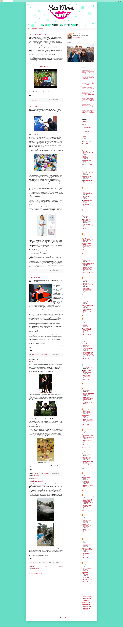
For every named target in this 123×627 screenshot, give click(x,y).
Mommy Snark (86, 453)
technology (92, 107)
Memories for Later (87, 468)
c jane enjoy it (86, 215)
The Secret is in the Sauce (88, 209)
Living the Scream (87, 548)
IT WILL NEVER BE (86, 260)
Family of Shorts (86, 524)
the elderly (90, 110)
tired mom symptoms (89, 113)
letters (86, 88)
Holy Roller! (85, 161)
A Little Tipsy (86, 577)
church (87, 72)
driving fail (92, 76)
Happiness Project (86, 83)
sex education (87, 104)
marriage (92, 91)
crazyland (85, 324)
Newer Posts (31, 566)
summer (85, 106)
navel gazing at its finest (88, 473)
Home (29, 28)
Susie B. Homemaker (87, 596)
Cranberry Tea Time (87, 176)
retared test (88, 100)
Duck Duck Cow (86, 424)
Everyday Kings (86, 375)
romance (83, 101)
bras (84, 71)
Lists (93, 88)
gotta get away (85, 82)
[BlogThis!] (53, 99)
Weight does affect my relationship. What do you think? (87, 464)
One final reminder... (86, 454)
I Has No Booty (86, 444)
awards (83, 69)
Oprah (83, 98)
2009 (84, 136)
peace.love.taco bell (87, 533)
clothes (90, 72)
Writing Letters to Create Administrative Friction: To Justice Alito (87, 183)
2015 (84, 121)
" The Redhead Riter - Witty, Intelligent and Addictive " (87, 329)
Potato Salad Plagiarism (87, 372)
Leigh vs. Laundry (87, 365)
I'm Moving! (85, 569)
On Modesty (85, 474)
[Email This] (52, 99)
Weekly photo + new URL (87, 431)
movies (92, 94)
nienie (84, 156)
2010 (84, 134)
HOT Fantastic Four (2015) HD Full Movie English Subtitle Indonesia (88, 360)
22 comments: (46, 473)
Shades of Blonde (86, 529)
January (85, 132)
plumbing (91, 98)
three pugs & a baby (87, 583)
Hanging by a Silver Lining (88, 393)
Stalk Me (41, 28)
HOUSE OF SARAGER (87, 419)
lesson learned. (86, 554)
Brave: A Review (86, 482)
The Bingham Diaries (87, 200)
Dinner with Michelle (87, 557)
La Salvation (85, 216)
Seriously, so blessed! (87, 440)
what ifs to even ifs (86, 376)
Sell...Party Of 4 (86, 288)
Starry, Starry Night (86, 325)
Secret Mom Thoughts (87, 579)
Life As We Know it (87, 598)
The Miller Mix (86, 481)
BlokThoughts (86, 253)
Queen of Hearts (34, 277)
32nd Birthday (85, 574)
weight (83, 116)
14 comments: (46, 354)
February (86, 131)
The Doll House (86, 600)
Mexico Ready (85, 545)
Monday (86, 94)
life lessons (89, 88)
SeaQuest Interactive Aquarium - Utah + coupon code (87, 290)
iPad (90, 85)
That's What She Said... (88, 348)
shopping (92, 104)
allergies (87, 67)
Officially (84, 478)
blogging (92, 70)
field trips (92, 78)
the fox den (85, 594)
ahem (84, 187)
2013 (84, 122)
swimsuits (83, 107)
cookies (83, 73)
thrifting (87, 112)
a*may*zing (85, 294)
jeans (83, 87)
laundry (91, 87)
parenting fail (86, 98)
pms (93, 98)
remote (84, 100)
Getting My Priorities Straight (88, 380)
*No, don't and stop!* (87, 510)
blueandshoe (86, 259)
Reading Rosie (86, 283)
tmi (93, 113)
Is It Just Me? (86, 495)
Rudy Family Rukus (87, 457)
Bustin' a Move (85, 530)
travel (83, 115)
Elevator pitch (86, 77)
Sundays (88, 106)
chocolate (84, 72)
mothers (89, 94)
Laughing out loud (86, 514)
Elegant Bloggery (86, 397)
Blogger (66, 617)
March (85, 126)
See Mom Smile (77, 33)
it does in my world (87, 606)
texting (87, 110)
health (93, 83)
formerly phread (86, 233)
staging (91, 105)
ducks (83, 77)
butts (87, 71)
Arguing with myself (86, 295)
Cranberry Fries (86, 318)
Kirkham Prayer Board (87, 264)
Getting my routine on (87, 469)
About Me (34, 28)
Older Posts (60, 566)
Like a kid (85, 511)
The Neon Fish (85, 331)
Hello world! (85, 197)
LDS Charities (34, 100)
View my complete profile (77, 37)
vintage (84, 441)
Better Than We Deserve (88, 305)
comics (93, 72)
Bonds (84, 507)
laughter (88, 87)
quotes (86, 99)
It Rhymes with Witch (87, 267)
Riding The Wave (86, 590)
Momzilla (83, 94)
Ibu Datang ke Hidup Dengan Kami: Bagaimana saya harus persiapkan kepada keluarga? (88, 354)
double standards (87, 76)
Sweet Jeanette (86, 315)
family (90, 78)
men (86, 93)
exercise (37, 475)
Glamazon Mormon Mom (88, 338)
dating (91, 74)
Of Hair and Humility (86, 394)
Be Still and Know (86, 349)
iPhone (93, 85)
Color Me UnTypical (87, 592)
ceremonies (92, 71)
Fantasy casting (86, 477)
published (83, 99)
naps (92, 95)
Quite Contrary (86, 430)
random (89, 99)
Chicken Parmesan (86, 458)
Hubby (87, 84)
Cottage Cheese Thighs (88, 352)
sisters (83, 105)
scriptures (83, 104)
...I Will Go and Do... (87, 519)
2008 (84, 138)
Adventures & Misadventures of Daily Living (88, 435)
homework (83, 84)
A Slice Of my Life (87, 196)
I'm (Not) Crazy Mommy (88, 539)
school (89, 103)
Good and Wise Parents (87, 193)
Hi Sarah (84, 335)
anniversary (92, 67)
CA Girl (84, 249)
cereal (89, 71)
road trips (92, 100)
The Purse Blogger (87, 358)
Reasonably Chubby (87, 563)
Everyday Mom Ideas (87, 238)
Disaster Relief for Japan (37, 34)
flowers (83, 79)
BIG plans (33, 475)
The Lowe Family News (88, 383)
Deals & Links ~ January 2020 (88, 225)
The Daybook (86, 228)
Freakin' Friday (87, 79)
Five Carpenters (86, 490)
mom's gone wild (90, 93)
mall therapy (87, 91)
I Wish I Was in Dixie (87, 568)
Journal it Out (85, 306)
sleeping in (86, 105)
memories (83, 93)
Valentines (34, 356)
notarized (90, 97)
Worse (84, 416)
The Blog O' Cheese (87, 171)
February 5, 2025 (86, 201)
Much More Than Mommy (88, 334)
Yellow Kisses (86, 587)
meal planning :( (90, 92)
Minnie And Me (85, 157)
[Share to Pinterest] (57, 99)
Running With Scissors (88, 343)
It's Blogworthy (86, 204)
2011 (84, 124)
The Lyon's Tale (86, 224)
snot (88, 105)
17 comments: (45, 562)
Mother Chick (86, 415)
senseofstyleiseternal (87, 487)
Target (88, 107)
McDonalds (83, 92)
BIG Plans (32, 362)
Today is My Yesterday (36, 481)
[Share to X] (54, 99)
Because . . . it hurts (86, 221)
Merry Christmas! (86, 177)
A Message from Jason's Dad (88, 437)
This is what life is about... (88, 379)
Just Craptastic (34, 106)
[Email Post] (50, 354)
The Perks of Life (86, 602)
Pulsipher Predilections (88, 585)
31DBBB (83, 67)
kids (85, 87)
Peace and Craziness (87, 544)
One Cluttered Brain (87, 447)
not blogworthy (86, 97)
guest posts (92, 82)
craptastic (33, 271)
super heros (92, 106)
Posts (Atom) (36, 568)
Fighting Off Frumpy (87, 160)
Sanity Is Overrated (87, 581)
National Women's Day (87, 250)
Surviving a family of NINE (88, 263)
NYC (93, 97)
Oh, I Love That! (86, 388)
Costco (86, 73)
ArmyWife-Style (86, 604)
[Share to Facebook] (56, 99)
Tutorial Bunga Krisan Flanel (88, 280)
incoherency (87, 85)
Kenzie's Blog (86, 553)
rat (91, 99)
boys (83, 71)
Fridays (91, 79)
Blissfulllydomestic (87, 70)
